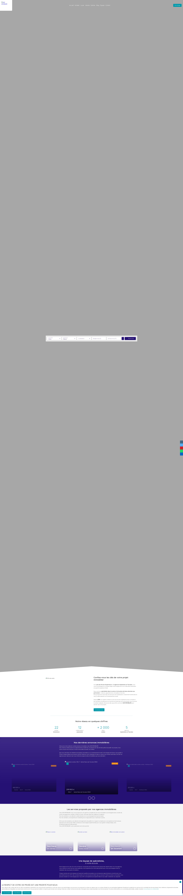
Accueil (71, 5)
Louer (82, 5)
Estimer (93, 5)
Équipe (102, 5)
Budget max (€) (97, 338)
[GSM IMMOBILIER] (6, 5)
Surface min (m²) (112, 338)
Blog (97, 5)
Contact (107, 5)
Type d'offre (50, 337)
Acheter (77, 5)
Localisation (81, 338)
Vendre (87, 5)
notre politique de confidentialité (151, 889)
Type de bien (65, 337)
